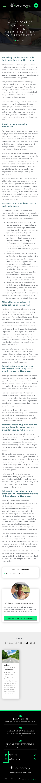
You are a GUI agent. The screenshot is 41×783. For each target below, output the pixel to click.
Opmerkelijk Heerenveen (20, 744)
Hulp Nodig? (20, 719)
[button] (36, 5)
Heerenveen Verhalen (20, 731)
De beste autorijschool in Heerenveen (9, 667)
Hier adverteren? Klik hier (14, 574)
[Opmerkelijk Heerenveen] (20, 741)
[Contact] (20, 716)
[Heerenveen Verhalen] (20, 728)
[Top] (5, 755)
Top (5, 758)
